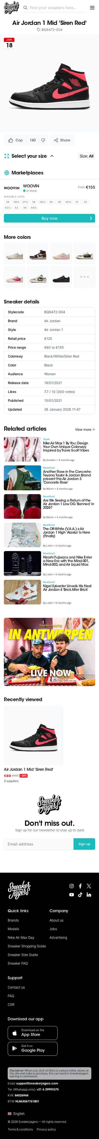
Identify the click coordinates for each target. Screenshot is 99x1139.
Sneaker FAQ (18, 963)
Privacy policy (46, 1129)
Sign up (84, 844)
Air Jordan (52, 321)
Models (13, 929)
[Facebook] (80, 886)
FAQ (11, 996)
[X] (89, 886)
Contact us (16, 987)
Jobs (53, 929)
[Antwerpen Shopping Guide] (49, 652)
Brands (13, 920)
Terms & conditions (20, 1129)
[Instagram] (71, 886)
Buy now (67, 218)
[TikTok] (80, 894)
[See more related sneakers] (84, 276)
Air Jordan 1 (53, 330)
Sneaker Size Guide (23, 955)
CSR (11, 1004)
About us (56, 920)
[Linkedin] (89, 894)
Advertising (58, 937)
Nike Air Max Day (21, 937)
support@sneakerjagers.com (37, 1083)
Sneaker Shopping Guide (27, 946)
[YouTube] (71, 894)
